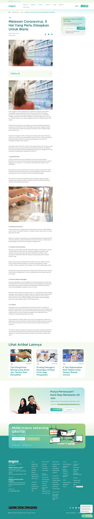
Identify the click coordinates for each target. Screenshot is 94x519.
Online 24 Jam (88, 516)
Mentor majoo (55, 478)
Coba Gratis (84, 6)
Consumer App (45, 479)
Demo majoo (26, 7)
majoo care (11, 489)
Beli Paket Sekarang (33, 438)
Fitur (33, 461)
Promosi (65, 486)
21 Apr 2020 (54, 363)
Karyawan (34, 470)
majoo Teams (45, 481)
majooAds (54, 472)
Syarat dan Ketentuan (71, 512)
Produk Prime (45, 461)
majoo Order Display (45, 488)
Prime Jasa (44, 466)
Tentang (75, 478)
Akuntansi (34, 468)
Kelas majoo (55, 482)
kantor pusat (12, 465)
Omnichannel (45, 477)
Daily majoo (55, 486)
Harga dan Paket (66, 482)
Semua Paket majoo (46, 1)
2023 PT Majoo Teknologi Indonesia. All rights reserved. (22, 512)
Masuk (76, 6)
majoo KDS (44, 485)
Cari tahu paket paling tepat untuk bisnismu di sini (64, 404)
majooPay (54, 466)
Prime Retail (45, 468)
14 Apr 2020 (81, 363)
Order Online (35, 478)
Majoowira (55, 476)
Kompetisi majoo (56, 480)
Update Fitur (34, 488)
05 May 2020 (28, 363)
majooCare (34, 484)
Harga (54, 4)
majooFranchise (56, 464)
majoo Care (11, 1)
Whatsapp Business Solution (77, 473)
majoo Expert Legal (55, 498)
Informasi (34, 482)
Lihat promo (17, 445)
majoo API (44, 483)
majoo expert (55, 492)
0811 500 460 (18, 1)
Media (74, 484)
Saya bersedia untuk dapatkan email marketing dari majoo (72, 32)
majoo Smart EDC (46, 491)
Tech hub (11, 477)
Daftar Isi (15, 74)
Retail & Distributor (65, 470)
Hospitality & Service (66, 467)
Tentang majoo (76, 480)
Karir (74, 486)
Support (61, 4)
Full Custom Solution (76, 465)
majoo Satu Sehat (46, 493)
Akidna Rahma (16, 33)
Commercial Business (65, 476)
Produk (24, 4)
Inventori (34, 472)
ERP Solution (76, 467)
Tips (22, 12)
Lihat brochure (28, 445)
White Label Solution (76, 470)
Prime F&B (44, 464)
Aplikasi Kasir (35, 464)
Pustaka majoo (55, 484)
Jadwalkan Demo (56, 409)
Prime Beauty (45, 470)
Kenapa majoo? (35, 486)
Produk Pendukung (45, 474)
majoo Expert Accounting (55, 495)
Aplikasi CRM (35, 466)
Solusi (40, 4)
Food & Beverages (67, 464)
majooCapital (55, 468)
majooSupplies (55, 470)
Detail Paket (65, 484)
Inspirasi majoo (15, 12)
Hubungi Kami (69, 409)
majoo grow (55, 461)
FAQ (32, 490)
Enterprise (65, 473)
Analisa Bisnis (35, 474)
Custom (47, 4)
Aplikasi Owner (35, 476)
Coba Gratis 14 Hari (18, 438)
